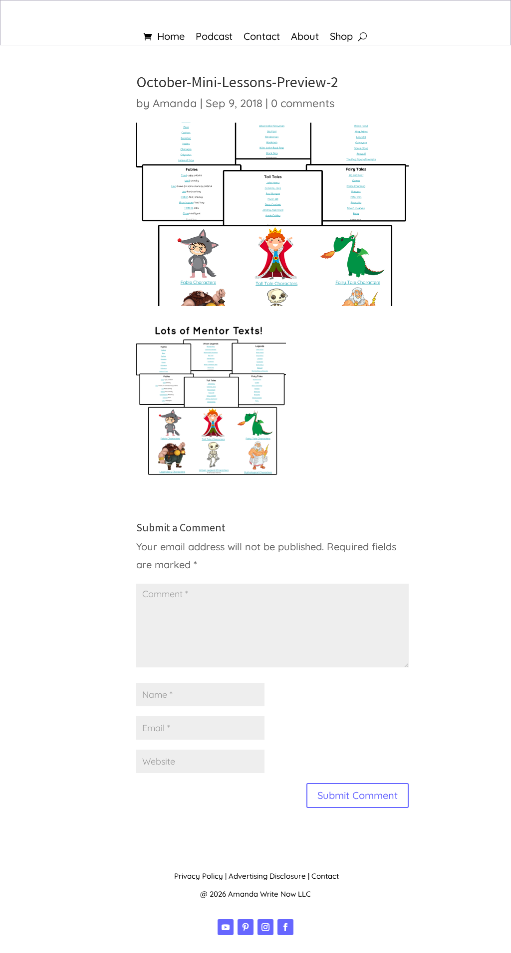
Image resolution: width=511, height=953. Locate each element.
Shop (341, 37)
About (305, 37)
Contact (262, 37)
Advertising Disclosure (267, 876)
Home (171, 37)
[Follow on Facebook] (285, 927)
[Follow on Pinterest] (246, 927)
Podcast (214, 37)
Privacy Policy (198, 876)
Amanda (175, 103)
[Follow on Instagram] (265, 927)
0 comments (302, 103)
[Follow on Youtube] (226, 927)
